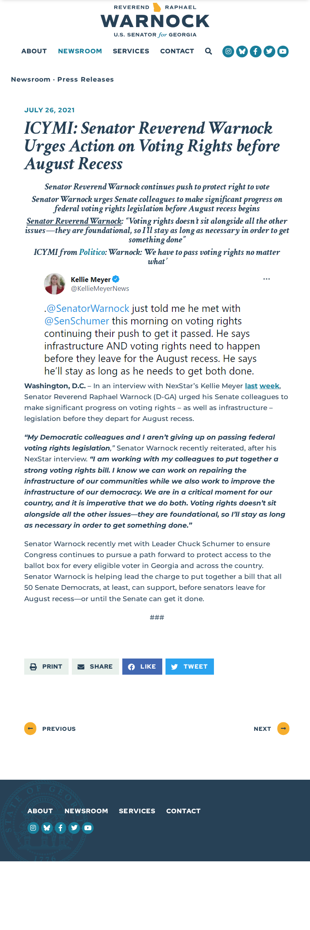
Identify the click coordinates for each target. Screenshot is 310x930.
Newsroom (80, 51)
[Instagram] (228, 51)
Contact (177, 51)
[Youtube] (283, 51)
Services (131, 51)
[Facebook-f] (256, 51)
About (34, 51)
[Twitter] (269, 51)
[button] (208, 51)
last (251, 386)
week (269, 386)
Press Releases (85, 79)
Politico (92, 252)
